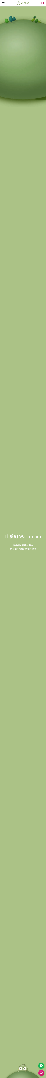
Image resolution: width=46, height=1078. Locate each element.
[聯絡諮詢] (42, 3)
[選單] (3, 3)
